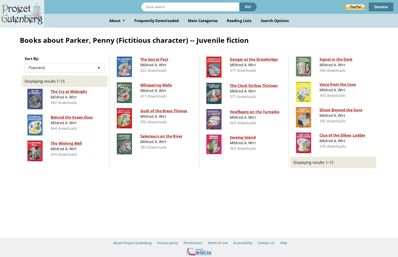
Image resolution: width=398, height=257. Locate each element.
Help (283, 243)
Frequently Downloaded (156, 20)
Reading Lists (239, 20)
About (117, 20)
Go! (248, 7)
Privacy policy (167, 243)
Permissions (193, 243)
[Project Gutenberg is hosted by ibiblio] (199, 254)
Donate (381, 6)
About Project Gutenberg (132, 243)
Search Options (275, 20)
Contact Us (266, 243)
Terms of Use (218, 243)
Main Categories (203, 20)
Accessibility (242, 243)
